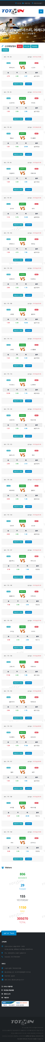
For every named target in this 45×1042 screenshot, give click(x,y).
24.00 (26, 147)
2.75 (8, 76)
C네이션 (22, 627)
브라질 (12, 807)
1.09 (8, 323)
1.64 (8, 182)
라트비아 (12, 279)
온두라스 (33, 843)
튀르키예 (33, 420)
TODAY (22, 889)
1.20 (8, 745)
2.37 (25, 76)
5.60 (8, 851)
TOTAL (22, 922)
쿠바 (12, 843)
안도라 (12, 526)
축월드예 (22, 591)
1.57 (8, 428)
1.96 (8, 605)
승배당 (35, 46)
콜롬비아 (12, 596)
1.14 (8, 217)
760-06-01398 (16, 968)
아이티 (33, 631)
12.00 (26, 217)
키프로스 (12, 385)
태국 (33, 208)
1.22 (8, 358)
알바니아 (12, 455)
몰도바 (33, 314)
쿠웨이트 (33, 173)
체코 (33, 455)
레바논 (33, 244)
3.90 (8, 287)
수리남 (12, 631)
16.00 (26, 323)
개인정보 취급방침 (8, 990)
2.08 (27, 640)
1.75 (25, 710)
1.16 (25, 393)
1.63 (8, 781)
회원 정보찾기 (38, 3)
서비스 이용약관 (7, 986)
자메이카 (33, 666)
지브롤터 (33, 138)
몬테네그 (12, 244)
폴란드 (33, 490)
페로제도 (12, 490)
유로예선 (22, 274)
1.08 (25, 675)
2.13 (25, 464)
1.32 (25, 534)
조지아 (12, 208)
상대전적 (28, 84)
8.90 (8, 499)
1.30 (8, 252)
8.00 (8, 534)
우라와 (33, 103)
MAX (22, 911)
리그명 (27, 46)
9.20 (25, 358)
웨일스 (12, 138)
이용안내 (6, 997)
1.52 (27, 851)
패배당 (5, 50)
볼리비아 (12, 702)
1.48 (27, 569)
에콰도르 (33, 702)
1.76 (25, 287)
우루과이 (33, 596)
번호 (20, 46)
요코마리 (12, 103)
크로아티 (12, 420)
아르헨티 (12, 737)
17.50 (8, 675)
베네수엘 (33, 807)
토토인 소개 (6, 994)
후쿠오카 (12, 67)
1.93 (8, 111)
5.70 (8, 569)
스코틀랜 (33, 349)
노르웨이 (33, 385)
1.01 (8, 147)
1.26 (25, 499)
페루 (33, 772)
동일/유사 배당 (18, 84)
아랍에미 (12, 173)
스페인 (12, 349)
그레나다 (12, 666)
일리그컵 (22, 63)
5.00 (25, 428)
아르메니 (33, 279)
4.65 (25, 182)
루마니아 (33, 561)
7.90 (25, 252)
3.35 (27, 605)
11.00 (26, 745)
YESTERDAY (22, 900)
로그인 (19, 3)
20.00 (27, 816)
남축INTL (22, 133)
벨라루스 (12, 561)
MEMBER (22, 878)
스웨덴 (12, 314)
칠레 (12, 772)
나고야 (33, 67)
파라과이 (33, 737)
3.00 (25, 111)
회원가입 (27, 3)
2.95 (8, 464)
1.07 (8, 816)
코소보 (33, 526)
